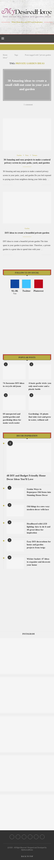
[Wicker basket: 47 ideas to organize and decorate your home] (15, 563)
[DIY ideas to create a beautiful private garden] (27, 208)
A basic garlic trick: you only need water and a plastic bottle (40, 386)
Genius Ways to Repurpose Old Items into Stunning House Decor (39, 492)
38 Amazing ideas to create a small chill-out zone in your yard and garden (27, 85)
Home (5, 55)
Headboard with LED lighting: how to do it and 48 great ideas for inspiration (38, 528)
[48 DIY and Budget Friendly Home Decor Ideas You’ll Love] (29, 457)
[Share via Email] (42, 109)
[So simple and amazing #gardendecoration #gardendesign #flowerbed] (27, 757)
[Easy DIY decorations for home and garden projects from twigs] (15, 546)
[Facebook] (17, 28)
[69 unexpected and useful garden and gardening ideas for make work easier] (14, 402)
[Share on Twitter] (20, 109)
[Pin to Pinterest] (23, 109)
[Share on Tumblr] (27, 109)
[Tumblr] (33, 28)
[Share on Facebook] (16, 109)
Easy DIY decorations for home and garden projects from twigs (39, 544)
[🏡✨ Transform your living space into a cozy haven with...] (27, 639)
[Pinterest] (29, 28)
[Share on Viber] (38, 109)
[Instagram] (25, 28)
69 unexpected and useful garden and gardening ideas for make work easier (12, 418)
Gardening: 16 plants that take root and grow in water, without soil (40, 417)
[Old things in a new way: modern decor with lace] (15, 510)
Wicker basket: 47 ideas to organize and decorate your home (38, 562)
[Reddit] (37, 28)
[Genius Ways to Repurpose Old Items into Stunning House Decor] (15, 493)
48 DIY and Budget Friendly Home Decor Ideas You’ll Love (26, 477)
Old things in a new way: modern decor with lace (38, 508)
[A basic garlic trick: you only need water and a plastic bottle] (40, 371)
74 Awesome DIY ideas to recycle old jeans (13, 384)
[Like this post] (12, 109)
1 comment (28, 105)
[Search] (51, 38)
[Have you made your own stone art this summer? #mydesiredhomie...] (27, 718)
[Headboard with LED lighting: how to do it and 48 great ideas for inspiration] (15, 528)
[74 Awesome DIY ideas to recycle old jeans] (14, 371)
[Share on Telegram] (35, 109)
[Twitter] (21, 28)
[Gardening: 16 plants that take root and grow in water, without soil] (40, 402)
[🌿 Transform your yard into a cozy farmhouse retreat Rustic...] (27, 796)
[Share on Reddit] (31, 109)
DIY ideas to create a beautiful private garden (27, 233)
